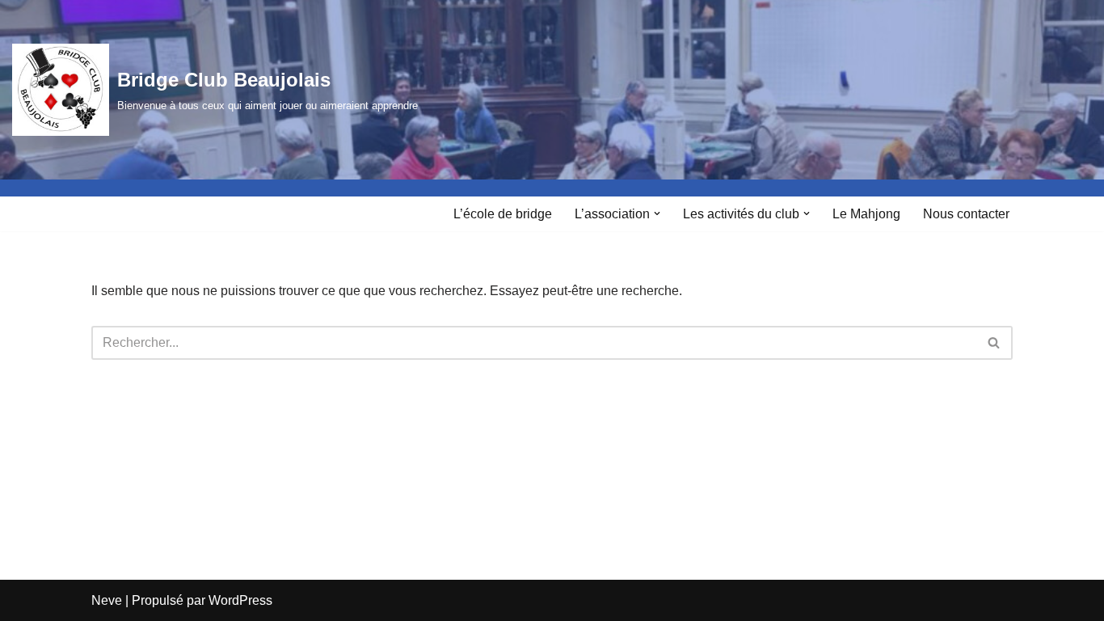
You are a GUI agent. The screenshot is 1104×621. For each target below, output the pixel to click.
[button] (657, 213)
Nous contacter (966, 214)
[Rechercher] (994, 343)
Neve (106, 600)
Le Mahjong (866, 214)
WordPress (240, 600)
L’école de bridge (502, 214)
